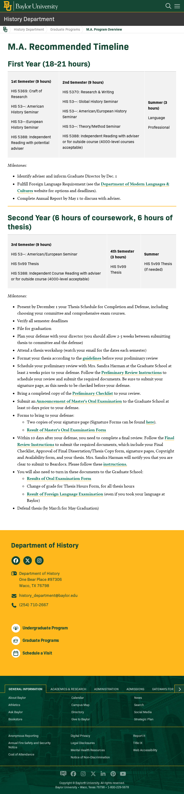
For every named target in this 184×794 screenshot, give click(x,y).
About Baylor (17, 697)
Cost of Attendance (21, 754)
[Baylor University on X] (92, 776)
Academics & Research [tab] (68, 689)
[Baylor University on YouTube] (121, 776)
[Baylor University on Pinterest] (112, 776)
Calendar (77, 697)
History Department (29, 18)
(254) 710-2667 (33, 604)
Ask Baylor (15, 712)
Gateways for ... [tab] (164, 689)
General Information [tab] (25, 689)
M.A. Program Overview (104, 29)
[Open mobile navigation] (178, 7)
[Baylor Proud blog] (62, 776)
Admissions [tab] (135, 689)
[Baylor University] (30, 6)
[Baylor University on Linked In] (102, 776)
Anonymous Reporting (23, 735)
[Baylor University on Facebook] (72, 776)
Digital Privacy (80, 735)
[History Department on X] (27, 560)
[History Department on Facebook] (16, 560)
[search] (166, 7)
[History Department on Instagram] (39, 560)
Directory (77, 712)
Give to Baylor (80, 719)
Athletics (14, 704)
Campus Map (80, 704)
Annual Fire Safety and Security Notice (29, 744)
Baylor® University (87, 783)
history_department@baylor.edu (48, 595)
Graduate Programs (65, 29)
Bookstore (15, 719)
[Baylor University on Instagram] (82, 776)
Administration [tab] (106, 689)
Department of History (45, 544)
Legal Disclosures (83, 742)
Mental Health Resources (88, 750)
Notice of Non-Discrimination (90, 757)
